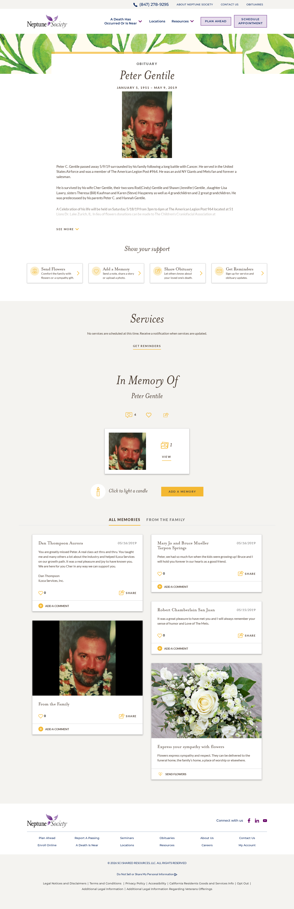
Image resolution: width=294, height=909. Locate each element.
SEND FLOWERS (175, 774)
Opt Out (243, 883)
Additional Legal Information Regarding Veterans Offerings (169, 889)
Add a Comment (57, 606)
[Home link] (47, 21)
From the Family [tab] (165, 519)
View (166, 456)
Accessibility (157, 883)
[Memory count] (129, 414)
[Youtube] (265, 820)
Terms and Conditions (105, 883)
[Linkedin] (257, 820)
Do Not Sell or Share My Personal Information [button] (145, 874)
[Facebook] (249, 820)
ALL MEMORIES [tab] (125, 519)
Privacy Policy (135, 883)
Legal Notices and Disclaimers (64, 883)
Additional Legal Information (102, 889)
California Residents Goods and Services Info (201, 883)
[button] (120, 21)
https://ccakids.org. (70, 219)
